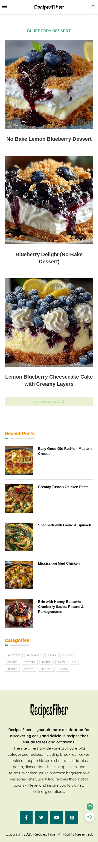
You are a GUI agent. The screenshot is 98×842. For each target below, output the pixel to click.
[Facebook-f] (26, 817)
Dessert (30, 662)
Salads (29, 669)
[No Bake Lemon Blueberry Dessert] (49, 84)
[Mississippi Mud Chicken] (19, 575)
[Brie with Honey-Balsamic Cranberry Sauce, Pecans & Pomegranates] (19, 613)
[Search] (93, 7)
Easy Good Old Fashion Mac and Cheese (65, 451)
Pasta (61, 662)
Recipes (12, 669)
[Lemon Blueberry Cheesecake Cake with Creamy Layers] (49, 322)
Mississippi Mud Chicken (59, 563)
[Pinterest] (71, 817)
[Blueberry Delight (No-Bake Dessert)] (49, 200)
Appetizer (13, 655)
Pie (74, 662)
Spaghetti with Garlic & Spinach (64, 525)
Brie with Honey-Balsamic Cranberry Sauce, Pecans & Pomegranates (61, 607)
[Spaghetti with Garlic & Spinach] (19, 537)
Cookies (12, 662)
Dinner (46, 662)
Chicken (68, 655)
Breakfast (34, 655)
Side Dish (46, 669)
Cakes (52, 655)
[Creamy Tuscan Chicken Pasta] (19, 498)
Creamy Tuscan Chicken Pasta (63, 487)
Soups (63, 669)
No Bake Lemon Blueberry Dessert (49, 139)
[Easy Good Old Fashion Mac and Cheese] (19, 460)
